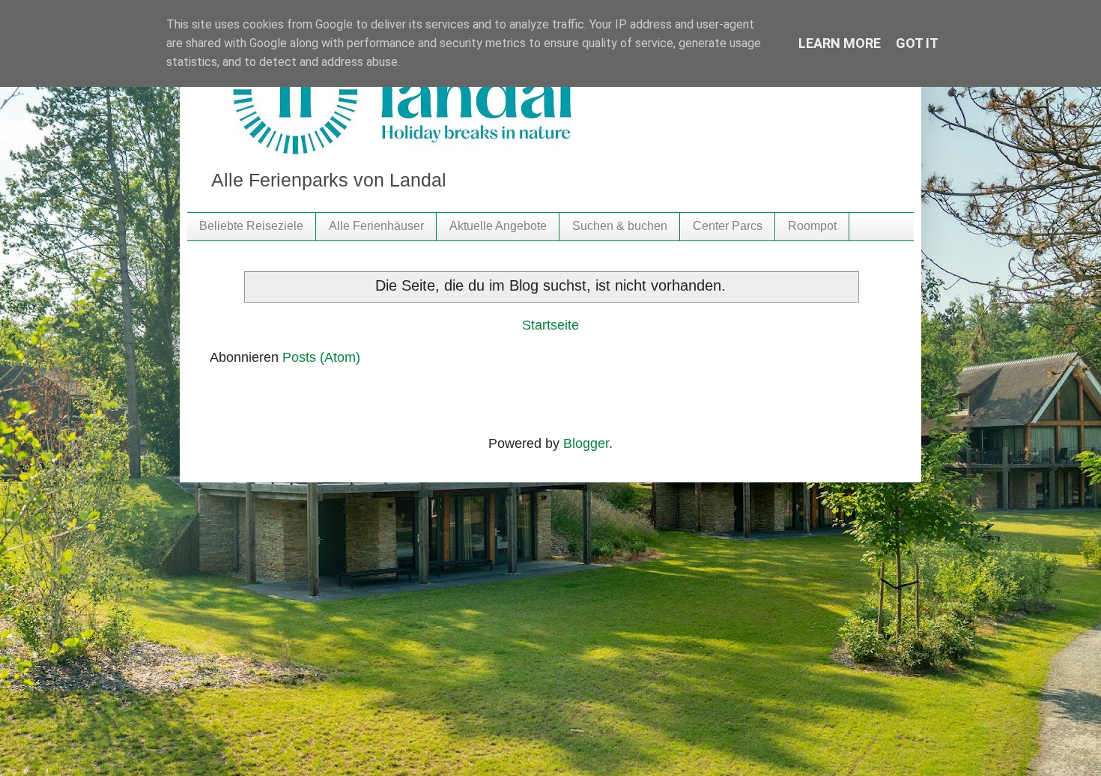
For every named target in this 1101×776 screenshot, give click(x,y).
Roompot (812, 225)
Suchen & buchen (619, 225)
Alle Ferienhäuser (376, 225)
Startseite (550, 325)
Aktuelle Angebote (498, 225)
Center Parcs (727, 225)
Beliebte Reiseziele (251, 225)
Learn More (839, 43)
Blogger (586, 443)
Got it (917, 43)
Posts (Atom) (321, 357)
